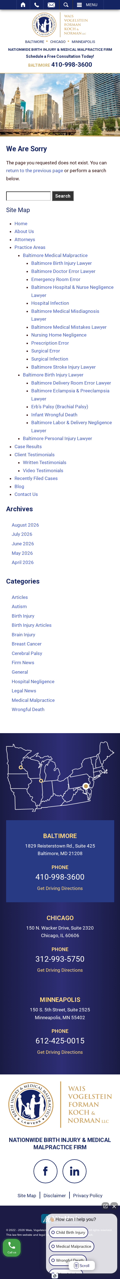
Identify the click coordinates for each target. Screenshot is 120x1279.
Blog (19, 486)
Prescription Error (50, 343)
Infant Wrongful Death (54, 414)
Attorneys (25, 239)
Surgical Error (45, 351)
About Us (24, 231)
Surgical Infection (49, 359)
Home (23, 4)
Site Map (27, 1195)
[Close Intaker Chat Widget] (114, 1206)
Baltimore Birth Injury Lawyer (61, 263)
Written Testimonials (44, 462)
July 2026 (22, 534)
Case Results (28, 446)
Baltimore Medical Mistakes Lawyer (69, 327)
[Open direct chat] (105, 1206)
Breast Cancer (27, 644)
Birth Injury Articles (32, 625)
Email (51, 4)
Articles (20, 597)
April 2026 (23, 562)
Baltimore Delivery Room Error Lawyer (71, 383)
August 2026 (25, 525)
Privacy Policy (87, 1195)
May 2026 (22, 553)
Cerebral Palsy (27, 653)
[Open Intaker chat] (55, 1275)
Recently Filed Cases (36, 478)
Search (66, 4)
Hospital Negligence (33, 681)
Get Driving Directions (60, 888)
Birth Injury (23, 616)
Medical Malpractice (33, 700)
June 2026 (23, 543)
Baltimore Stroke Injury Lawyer (63, 367)
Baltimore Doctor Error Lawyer (63, 271)
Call (36, 4)
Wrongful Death (28, 709)
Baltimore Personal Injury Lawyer (57, 438)
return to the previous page (34, 170)
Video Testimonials (43, 470)
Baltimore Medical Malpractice (55, 255)
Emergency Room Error (55, 279)
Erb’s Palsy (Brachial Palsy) (59, 406)
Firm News (23, 662)
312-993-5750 (60, 959)
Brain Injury (23, 634)
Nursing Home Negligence (59, 335)
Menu (91, 5)
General (20, 672)
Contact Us (26, 494)
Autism (19, 606)
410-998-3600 (71, 64)
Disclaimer (55, 1195)
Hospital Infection (50, 303)
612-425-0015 (60, 1041)
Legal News (24, 691)
